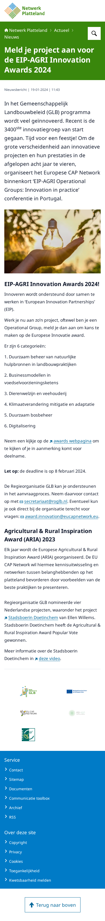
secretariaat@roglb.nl (45, 501)
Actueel (61, 30)
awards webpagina (73, 441)
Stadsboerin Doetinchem (33, 617)
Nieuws (11, 37)
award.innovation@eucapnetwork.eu (61, 516)
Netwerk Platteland (28, 30)
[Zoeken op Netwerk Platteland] (94, 33)
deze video (49, 658)
